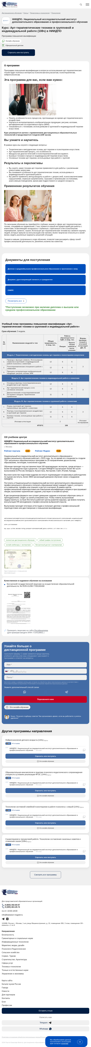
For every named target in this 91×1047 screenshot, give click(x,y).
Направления (8, 931)
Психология (55, 13)
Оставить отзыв (45, 1011)
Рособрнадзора (41, 630)
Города (5, 988)
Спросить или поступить (18, 53)
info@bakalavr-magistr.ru (12, 915)
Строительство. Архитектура (14, 960)
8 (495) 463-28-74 (12, 907)
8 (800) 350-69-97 (12, 905)
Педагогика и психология (40, 13)
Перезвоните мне (45, 699)
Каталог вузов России (11, 984)
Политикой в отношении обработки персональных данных (47, 684)
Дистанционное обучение (12, 13)
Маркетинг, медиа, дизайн (13, 945)
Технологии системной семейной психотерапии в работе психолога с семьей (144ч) (42, 807)
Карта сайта (7, 981)
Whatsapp (43, 1029)
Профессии (7, 1005)
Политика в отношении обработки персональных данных (21, 1037)
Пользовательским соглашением (15, 684)
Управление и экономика (13, 974)
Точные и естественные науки (15, 970)
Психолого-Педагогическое (14, 949)
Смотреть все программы (45, 875)
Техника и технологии (11, 967)
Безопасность (8, 935)
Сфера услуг (7, 963)
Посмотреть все (15, 301)
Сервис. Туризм (9, 956)
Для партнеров (8, 995)
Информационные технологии (15, 942)
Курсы (25, 13)
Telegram (44, 1023)
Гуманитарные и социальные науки (17, 938)
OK (80, 1042)
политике (64, 1043)
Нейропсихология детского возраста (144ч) (24, 740)
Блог (4, 1002)
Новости (5, 991)
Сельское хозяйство (10, 952)
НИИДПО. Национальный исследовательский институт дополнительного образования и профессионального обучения (50, 20)
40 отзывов (16, 743)
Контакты (6, 998)
